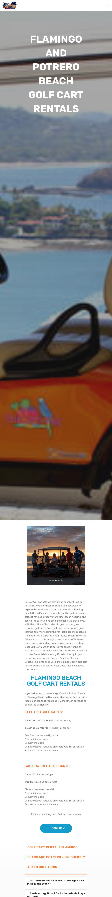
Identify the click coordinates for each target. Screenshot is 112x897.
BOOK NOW (58, 828)
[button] (35, 555)
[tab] (56, 882)
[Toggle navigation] (107, 5)
